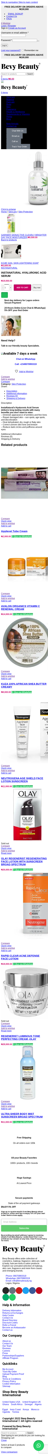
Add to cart (22, 288)
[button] (38, 1445)
